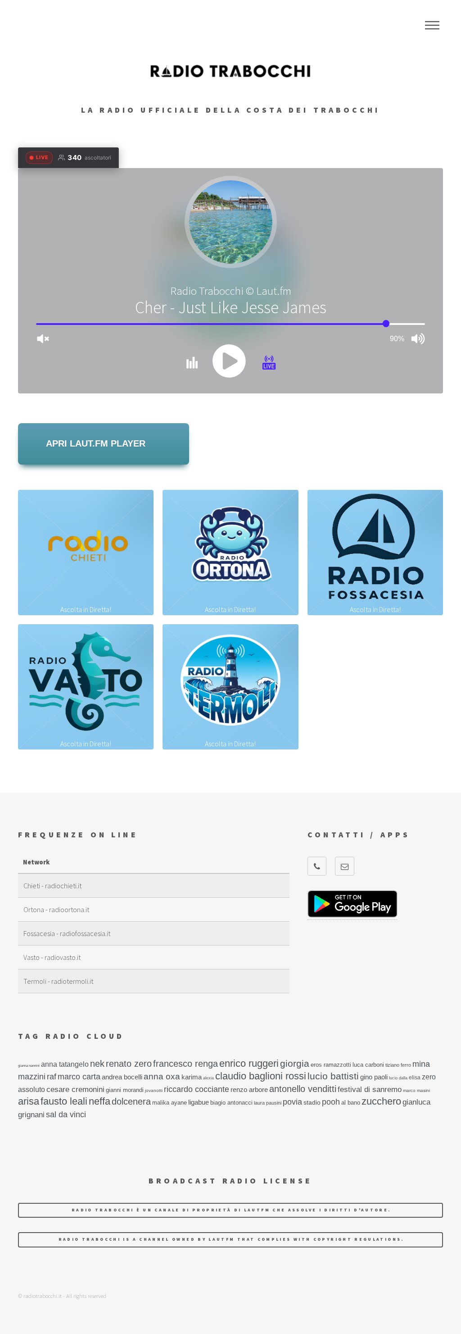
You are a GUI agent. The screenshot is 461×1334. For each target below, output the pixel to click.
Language (432, 25)
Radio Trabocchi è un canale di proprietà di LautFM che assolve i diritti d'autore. (231, 1210)
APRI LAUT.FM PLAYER (95, 443)
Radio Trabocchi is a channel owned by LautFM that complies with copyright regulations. (231, 1239)
